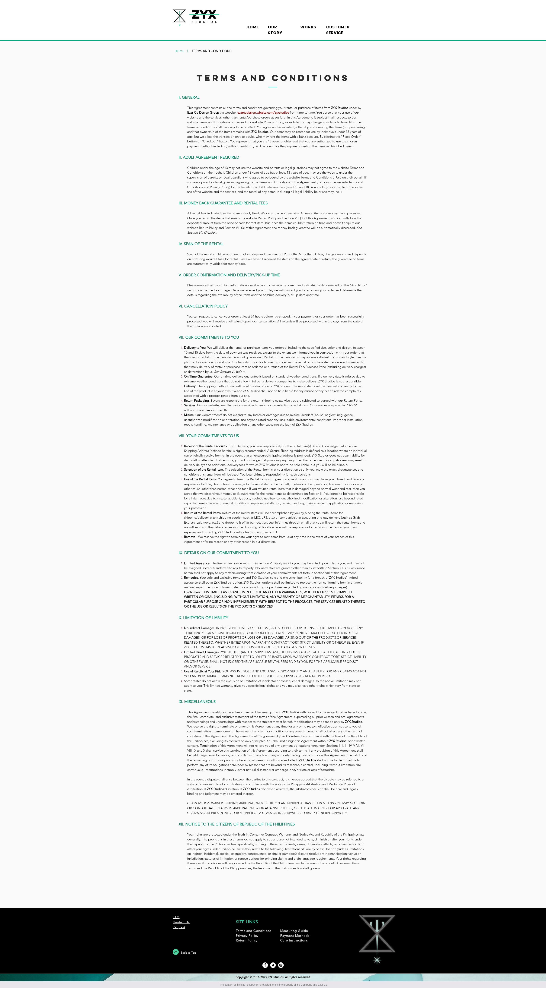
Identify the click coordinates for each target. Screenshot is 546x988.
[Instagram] (281, 965)
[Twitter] (273, 965)
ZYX (270, 977)
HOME (179, 51)
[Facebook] (265, 965)
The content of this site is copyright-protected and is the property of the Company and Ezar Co (273, 984)
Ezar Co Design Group (203, 112)
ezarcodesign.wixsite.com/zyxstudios (263, 112)
